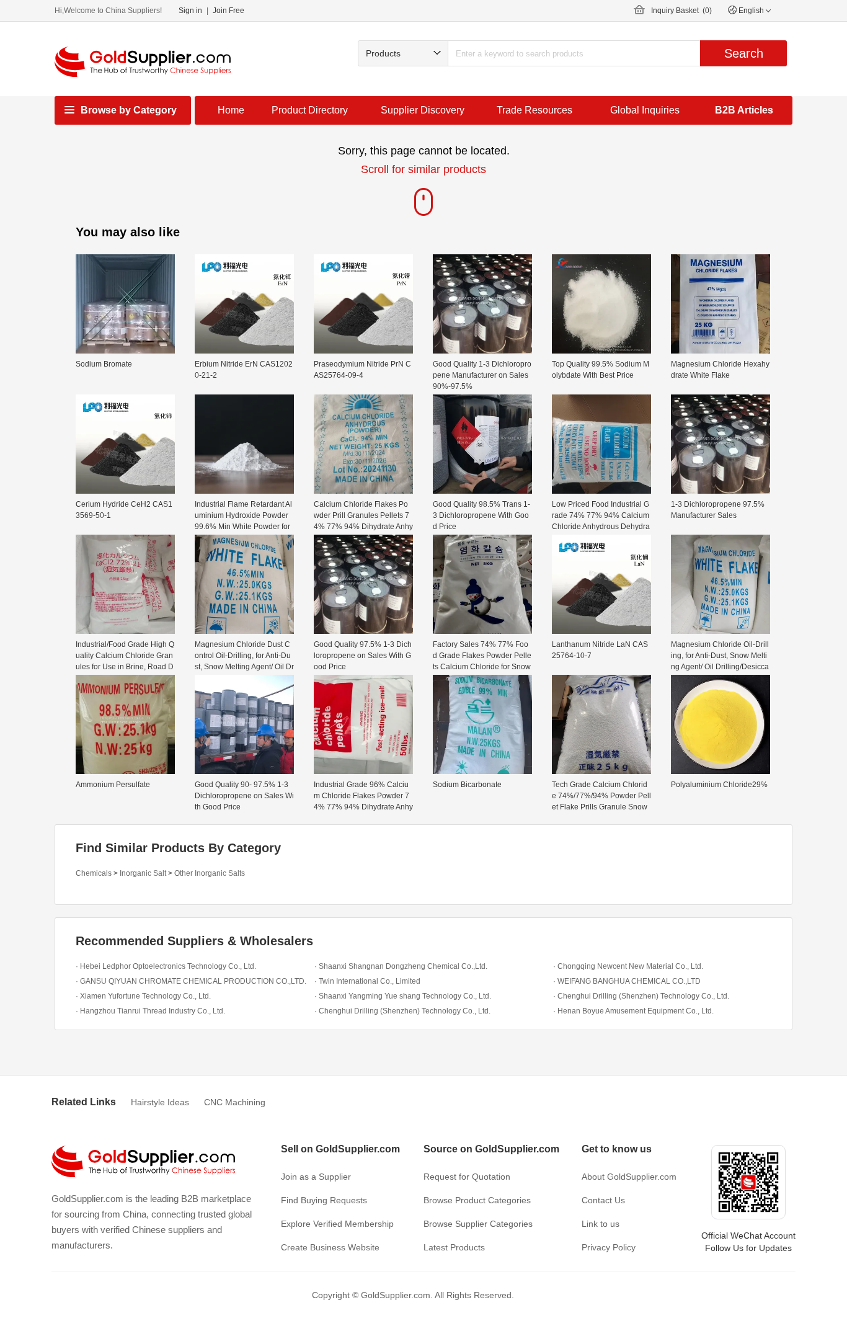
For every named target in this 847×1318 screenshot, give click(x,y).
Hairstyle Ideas (160, 1102)
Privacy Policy (609, 1247)
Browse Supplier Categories (478, 1224)
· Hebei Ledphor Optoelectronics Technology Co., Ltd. (166, 966)
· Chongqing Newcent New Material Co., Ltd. (628, 966)
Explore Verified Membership (337, 1224)
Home (231, 110)
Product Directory (310, 110)
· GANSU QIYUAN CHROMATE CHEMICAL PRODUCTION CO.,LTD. (191, 981)
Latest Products (454, 1247)
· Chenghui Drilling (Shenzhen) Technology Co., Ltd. (641, 996)
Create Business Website (330, 1247)
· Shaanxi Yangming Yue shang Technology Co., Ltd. (402, 996)
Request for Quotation (466, 1177)
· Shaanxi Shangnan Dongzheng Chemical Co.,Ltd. (400, 966)
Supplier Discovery (422, 110)
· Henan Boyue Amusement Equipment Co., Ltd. (633, 1011)
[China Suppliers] (143, 62)
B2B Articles (744, 110)
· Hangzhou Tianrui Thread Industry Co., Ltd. (150, 1011)
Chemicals (94, 873)
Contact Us (603, 1200)
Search (743, 53)
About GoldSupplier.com (629, 1177)
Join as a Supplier (316, 1177)
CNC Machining (234, 1102)
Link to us (600, 1224)
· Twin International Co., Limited (367, 981)
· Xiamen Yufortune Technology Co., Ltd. (143, 996)
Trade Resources (534, 110)
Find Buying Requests (324, 1200)
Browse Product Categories (477, 1200)
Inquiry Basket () (681, 10)
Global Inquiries (645, 110)
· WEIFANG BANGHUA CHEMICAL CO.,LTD (627, 981)
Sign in (190, 10)
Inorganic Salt (143, 873)
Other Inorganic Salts (209, 873)
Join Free (228, 10)
